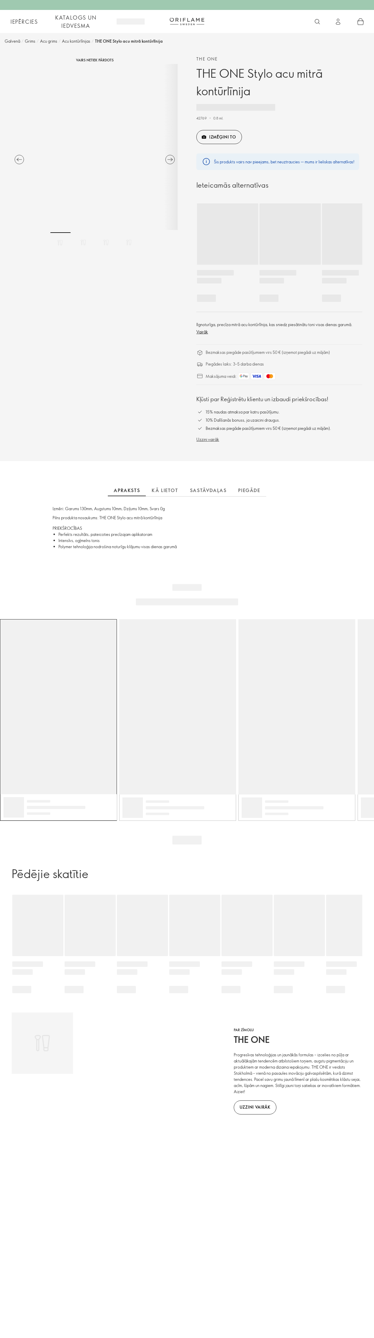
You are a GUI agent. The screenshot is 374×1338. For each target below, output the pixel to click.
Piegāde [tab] (249, 490)
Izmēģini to (222, 137)
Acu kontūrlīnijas (76, 41)
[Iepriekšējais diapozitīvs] (19, 159)
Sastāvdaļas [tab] (208, 490)
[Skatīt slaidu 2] (83, 242)
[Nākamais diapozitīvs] (170, 159)
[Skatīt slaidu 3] (106, 242)
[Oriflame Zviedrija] (187, 21)
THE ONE (207, 59)
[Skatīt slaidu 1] (60, 242)
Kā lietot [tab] (165, 490)
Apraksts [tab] (127, 490)
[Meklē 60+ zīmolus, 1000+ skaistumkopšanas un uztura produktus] (317, 21)
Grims (30, 41)
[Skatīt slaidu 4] (129, 242)
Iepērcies (24, 21)
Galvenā (12, 41)
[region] (95, 147)
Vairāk (202, 332)
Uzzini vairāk (207, 439)
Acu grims (48, 41)
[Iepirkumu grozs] (360, 21)
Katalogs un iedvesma (76, 21)
